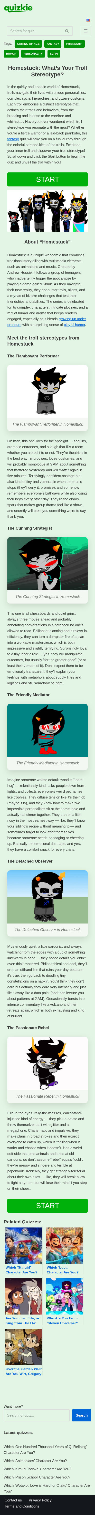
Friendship (74, 43)
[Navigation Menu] (85, 31)
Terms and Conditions (22, 1506)
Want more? (13, 1406)
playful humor (74, 325)
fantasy (13, 139)
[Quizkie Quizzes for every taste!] (18, 8)
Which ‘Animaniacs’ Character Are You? (35, 1461)
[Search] (67, 31)
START (47, 179)
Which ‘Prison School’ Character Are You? (37, 1477)
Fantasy (53, 43)
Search (82, 1415)
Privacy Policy (40, 1500)
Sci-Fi (54, 53)
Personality (33, 53)
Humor (11, 53)
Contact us (13, 1500)
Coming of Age (28, 43)
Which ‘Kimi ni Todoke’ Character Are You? (37, 1469)
